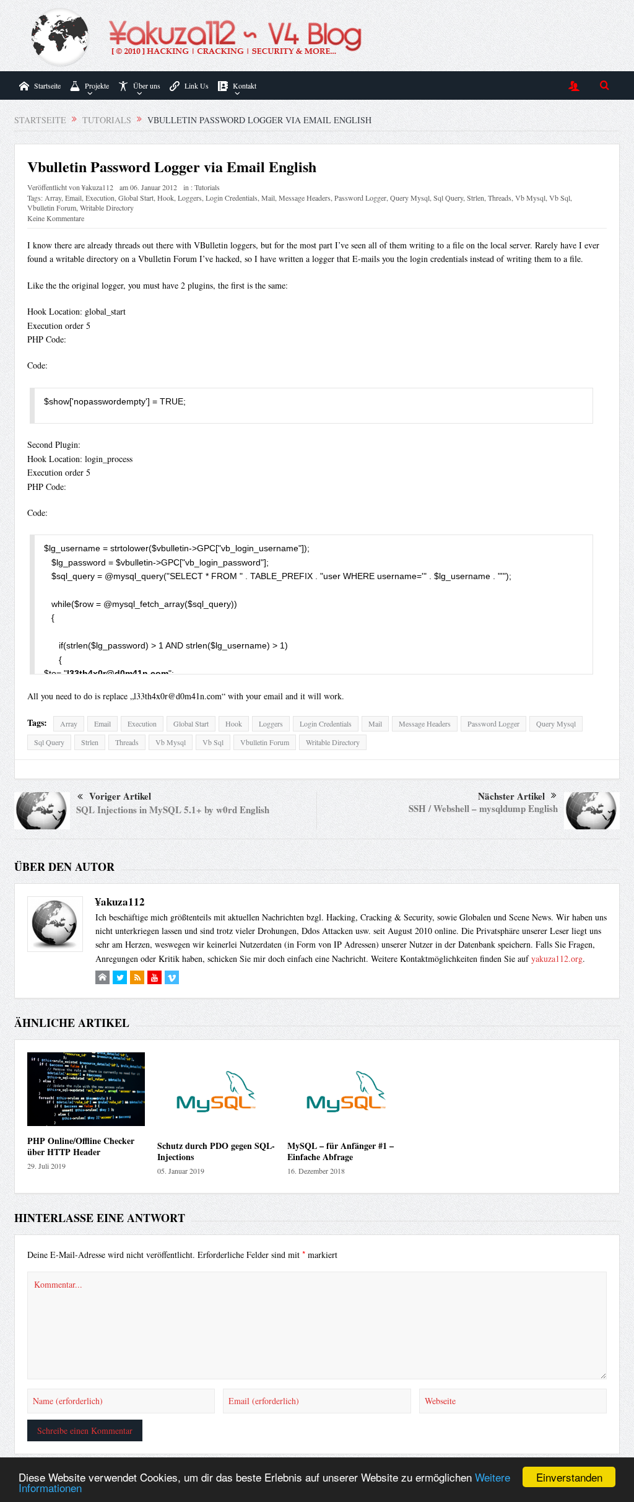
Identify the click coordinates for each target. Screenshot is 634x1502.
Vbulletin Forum (51, 207)
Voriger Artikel (120, 796)
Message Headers (305, 198)
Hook (165, 198)
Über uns (146, 85)
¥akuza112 (97, 187)
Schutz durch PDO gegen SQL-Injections (216, 1151)
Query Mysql (410, 198)
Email (73, 198)
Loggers (190, 198)
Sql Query (448, 198)
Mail (268, 198)
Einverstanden (569, 1477)
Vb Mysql (530, 198)
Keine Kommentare (55, 218)
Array (53, 198)
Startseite (47, 85)
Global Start (136, 198)
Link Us (197, 85)
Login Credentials (232, 198)
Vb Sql (559, 198)
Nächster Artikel (511, 796)
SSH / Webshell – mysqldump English (483, 808)
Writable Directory (107, 207)
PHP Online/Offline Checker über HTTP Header (80, 1146)
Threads (499, 198)
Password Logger (360, 198)
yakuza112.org (557, 958)
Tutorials (207, 187)
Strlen (475, 198)
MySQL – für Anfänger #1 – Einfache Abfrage (340, 1151)
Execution (100, 198)
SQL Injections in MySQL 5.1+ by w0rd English (172, 809)
